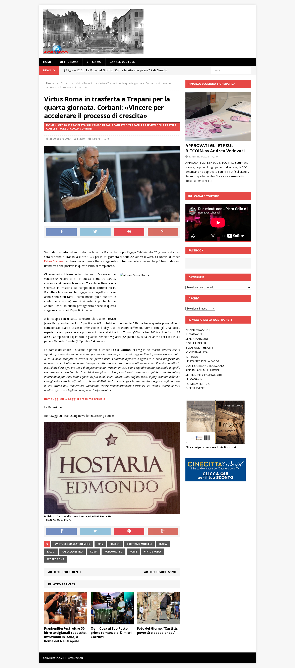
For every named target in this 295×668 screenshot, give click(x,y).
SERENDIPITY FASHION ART (204, 375)
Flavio (81, 138)
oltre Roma (69, 62)
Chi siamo (94, 62)
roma (93, 551)
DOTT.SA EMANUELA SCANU (204, 366)
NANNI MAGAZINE (197, 330)
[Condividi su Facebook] (61, 232)
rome (133, 551)
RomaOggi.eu (113, 551)
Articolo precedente (64, 572)
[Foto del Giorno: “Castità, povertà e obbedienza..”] (158, 622)
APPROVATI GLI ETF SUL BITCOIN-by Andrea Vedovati (215, 148)
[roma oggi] (147, 31)
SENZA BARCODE (197, 339)
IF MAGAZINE (194, 334)
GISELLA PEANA (195, 343)
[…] (210, 181)
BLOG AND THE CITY (199, 347)
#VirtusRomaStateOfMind (72, 544)
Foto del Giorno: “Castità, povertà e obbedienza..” (157, 630)
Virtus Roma (152, 551)
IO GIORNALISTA (196, 352)
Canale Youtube (206, 196)
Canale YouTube (122, 62)
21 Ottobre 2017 (59, 138)
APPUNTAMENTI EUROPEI (202, 370)
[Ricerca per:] (231, 70)
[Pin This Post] (129, 232)
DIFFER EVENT (195, 388)
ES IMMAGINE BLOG (199, 384)
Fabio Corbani (54, 261)
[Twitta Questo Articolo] (95, 232)
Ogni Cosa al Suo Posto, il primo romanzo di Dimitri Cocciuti (111, 632)
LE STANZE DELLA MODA (202, 361)
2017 (100, 544)
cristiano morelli (139, 544)
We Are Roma (55, 559)
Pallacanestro (72, 551)
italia (163, 544)
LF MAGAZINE (194, 379)
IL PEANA (191, 357)
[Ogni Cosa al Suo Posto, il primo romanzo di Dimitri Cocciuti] (112, 622)
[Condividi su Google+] (163, 232)
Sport (96, 138)
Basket (115, 544)
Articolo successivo (160, 572)
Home (47, 62)
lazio (51, 551)
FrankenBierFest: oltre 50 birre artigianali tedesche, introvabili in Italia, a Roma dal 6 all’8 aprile (65, 634)
